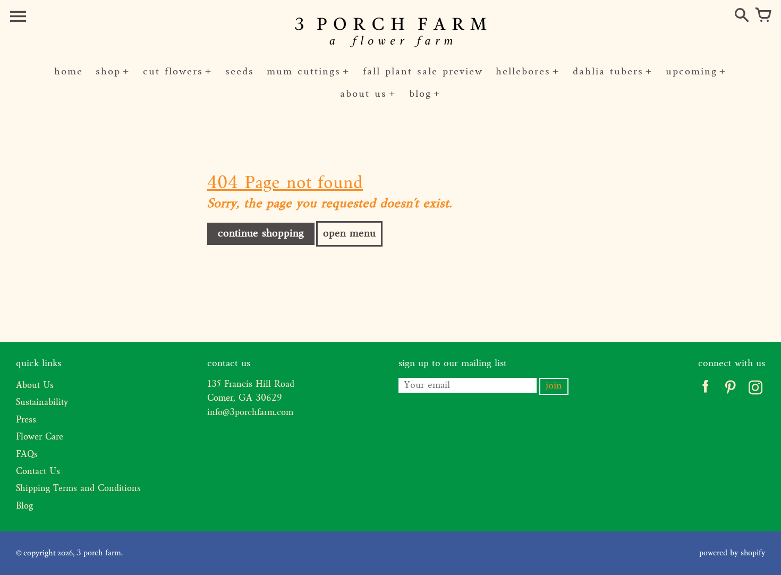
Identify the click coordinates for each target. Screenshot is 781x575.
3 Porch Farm (99, 553)
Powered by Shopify (732, 553)
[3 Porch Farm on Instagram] (755, 390)
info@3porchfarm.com (250, 413)
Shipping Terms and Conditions (78, 489)
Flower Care (39, 437)
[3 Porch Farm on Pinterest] (730, 390)
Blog (24, 506)
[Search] (742, 16)
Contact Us (38, 472)
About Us (35, 386)
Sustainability (42, 403)
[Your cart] (763, 16)
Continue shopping (261, 234)
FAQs (27, 455)
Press (26, 420)
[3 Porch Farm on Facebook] (705, 390)
